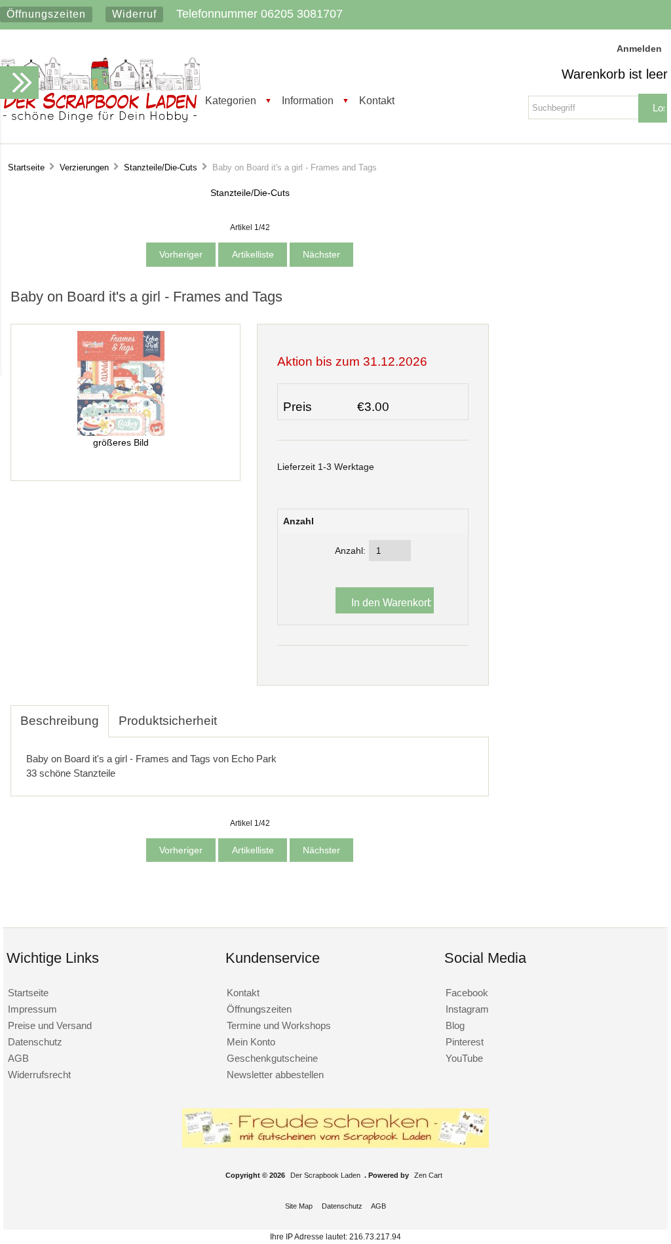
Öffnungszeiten (46, 14)
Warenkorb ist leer (615, 74)
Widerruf (134, 14)
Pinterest (465, 1041)
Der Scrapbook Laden (325, 1175)
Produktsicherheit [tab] (168, 721)
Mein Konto (251, 1041)
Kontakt (376, 100)
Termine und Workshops (279, 1025)
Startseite (26, 167)
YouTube (464, 1058)
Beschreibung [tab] (59, 721)
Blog (455, 1025)
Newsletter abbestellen (275, 1074)
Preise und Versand (50, 1025)
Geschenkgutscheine (272, 1058)
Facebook (467, 992)
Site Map (299, 1206)
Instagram (467, 1009)
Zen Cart (428, 1175)
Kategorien (230, 100)
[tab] (236, 713)
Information (308, 100)
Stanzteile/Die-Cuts (160, 167)
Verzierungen (84, 167)
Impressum (32, 1009)
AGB (18, 1058)
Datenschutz (35, 1041)
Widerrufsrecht (39, 1074)
